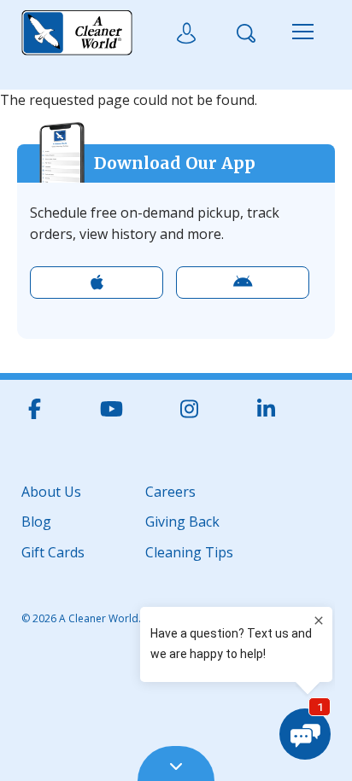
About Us (51, 490)
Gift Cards (53, 550)
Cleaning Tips (189, 550)
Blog (36, 520)
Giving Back (182, 520)
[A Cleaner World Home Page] (76, 33)
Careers (170, 490)
